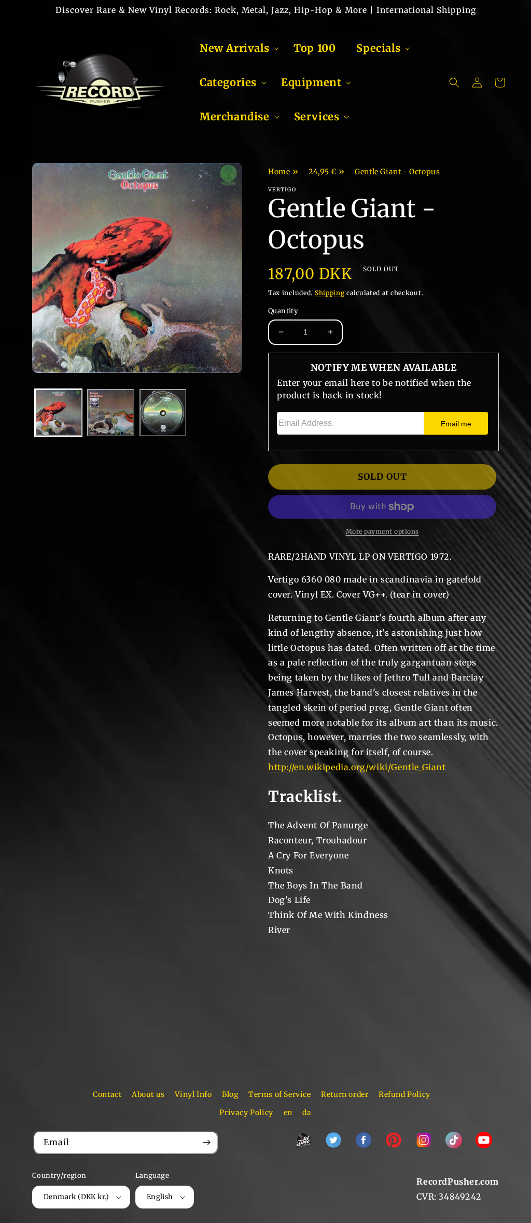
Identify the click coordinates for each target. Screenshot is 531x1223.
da (306, 1112)
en (288, 1112)
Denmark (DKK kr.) (76, 1196)
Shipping (330, 293)
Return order (344, 1094)
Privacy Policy (246, 1112)
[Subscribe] (206, 1142)
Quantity (283, 311)
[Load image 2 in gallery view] (110, 412)
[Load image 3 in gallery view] (163, 412)
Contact (107, 1094)
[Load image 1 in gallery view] (58, 412)
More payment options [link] (382, 531)
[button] (236, 48)
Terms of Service (279, 1094)
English (160, 1196)
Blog (230, 1094)
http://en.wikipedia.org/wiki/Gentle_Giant (357, 767)
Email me (456, 424)
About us (148, 1094)
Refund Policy (404, 1094)
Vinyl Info (193, 1094)
